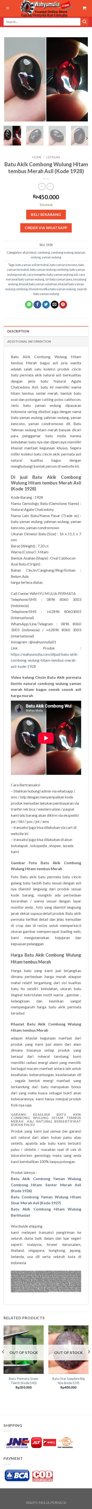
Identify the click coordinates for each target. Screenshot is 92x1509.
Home (37, 157)
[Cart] (84, 8)
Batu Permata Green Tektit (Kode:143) (23, 1381)
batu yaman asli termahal (32, 265)
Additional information (29, 341)
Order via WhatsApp (46, 228)
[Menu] (8, 8)
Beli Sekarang (46, 214)
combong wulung (62, 252)
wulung (36, 257)
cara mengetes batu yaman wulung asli (52, 274)
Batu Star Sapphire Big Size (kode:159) (68, 1381)
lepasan (53, 157)
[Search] (84, 22)
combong (44, 252)
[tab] (46, 331)
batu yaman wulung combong (49, 269)
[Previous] (11, 79)
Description (18, 331)
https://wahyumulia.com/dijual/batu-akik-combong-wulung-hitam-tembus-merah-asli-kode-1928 (45, 660)
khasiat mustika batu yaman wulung (52, 289)
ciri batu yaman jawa (58, 279)
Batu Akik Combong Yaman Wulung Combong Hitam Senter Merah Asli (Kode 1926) (46, 1184)
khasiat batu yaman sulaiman (38, 284)
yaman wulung (51, 257)
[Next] (81, 79)
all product (29, 252)
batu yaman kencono (63, 265)
